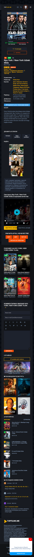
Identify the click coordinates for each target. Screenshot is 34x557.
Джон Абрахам (17, 82)
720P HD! (23, 237)
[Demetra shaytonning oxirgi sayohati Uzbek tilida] (24, 387)
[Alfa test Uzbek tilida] (24, 405)
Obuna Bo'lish (21, 553)
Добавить (9, 351)
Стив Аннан (24, 89)
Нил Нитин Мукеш (22, 83)
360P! (8, 237)
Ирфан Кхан (16, 85)
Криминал (20, 72)
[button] (6, 322)
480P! (15, 237)
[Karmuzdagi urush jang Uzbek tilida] (10, 387)
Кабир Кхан (16, 79)
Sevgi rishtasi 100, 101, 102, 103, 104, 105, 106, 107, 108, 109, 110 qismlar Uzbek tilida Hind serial (17, 486)
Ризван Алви (17, 89)
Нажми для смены (17, 359)
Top (7, 7)
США (9, 69)
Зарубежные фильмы (16, 70)
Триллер (6, 73)
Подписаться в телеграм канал (17, 105)
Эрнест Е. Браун (17, 93)
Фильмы (6, 70)
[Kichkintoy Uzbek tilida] (10, 405)
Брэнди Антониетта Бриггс (21, 91)
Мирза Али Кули (24, 87)
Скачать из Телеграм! (17, 240)
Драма (14, 72)
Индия (6, 69)
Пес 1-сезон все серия (11, 506)
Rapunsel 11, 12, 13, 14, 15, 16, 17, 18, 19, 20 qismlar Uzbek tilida (17, 496)
